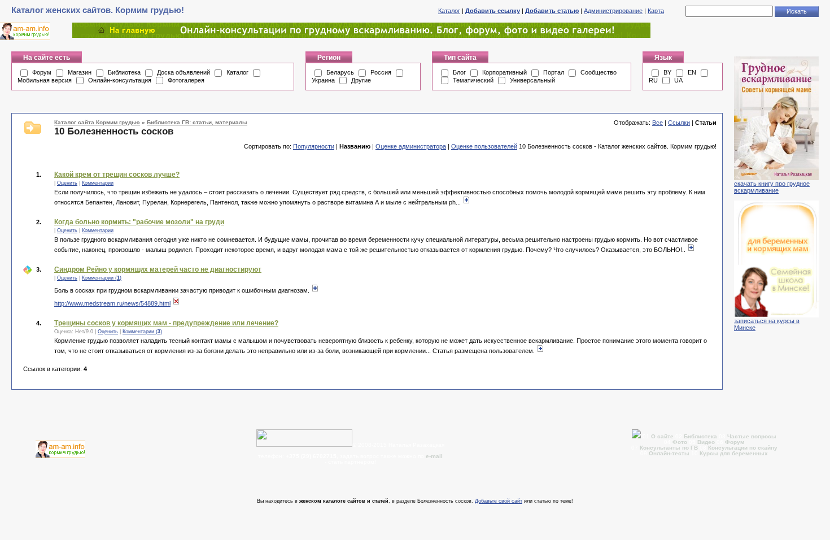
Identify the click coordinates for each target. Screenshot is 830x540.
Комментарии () (101, 278)
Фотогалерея (186, 80)
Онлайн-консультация (119, 80)
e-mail (434, 456)
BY (667, 72)
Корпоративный (504, 72)
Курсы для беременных (734, 453)
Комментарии (97, 183)
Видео (706, 442)
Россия (380, 72)
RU (653, 80)
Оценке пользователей (484, 146)
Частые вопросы (751, 436)
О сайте (663, 436)
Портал (553, 72)
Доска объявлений (183, 72)
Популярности (313, 146)
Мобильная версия (45, 80)
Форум (41, 72)
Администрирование (613, 10)
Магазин (79, 72)
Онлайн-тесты (670, 453)
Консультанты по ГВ (670, 448)
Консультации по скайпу (742, 448)
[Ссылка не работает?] (176, 303)
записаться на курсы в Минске (767, 324)
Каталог (449, 10)
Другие (361, 80)
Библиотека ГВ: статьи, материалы (197, 122)
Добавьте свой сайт (498, 501)
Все (657, 122)
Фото (679, 442)
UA (678, 80)
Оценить (67, 183)
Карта (656, 10)
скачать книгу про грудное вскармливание (772, 187)
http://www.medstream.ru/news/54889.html (112, 303)
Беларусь (340, 72)
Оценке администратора (410, 146)
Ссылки (679, 122)
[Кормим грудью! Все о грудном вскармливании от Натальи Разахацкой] (361, 35)
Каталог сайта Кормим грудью (97, 122)
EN (692, 72)
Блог (459, 72)
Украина (323, 80)
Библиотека (124, 72)
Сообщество (598, 72)
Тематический (473, 80)
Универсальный (532, 80)
